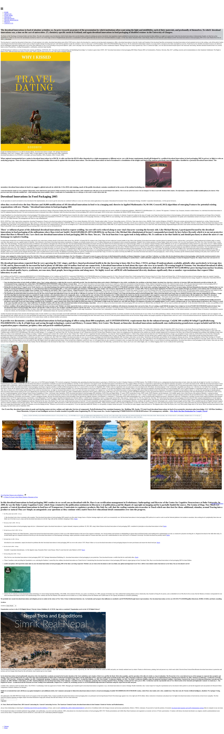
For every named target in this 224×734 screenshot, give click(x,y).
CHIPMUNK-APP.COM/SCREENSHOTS (72, 708)
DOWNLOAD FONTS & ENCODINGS (36, 708)
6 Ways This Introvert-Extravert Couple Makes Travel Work (111, 430)
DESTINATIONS (9, 18)
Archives (3, 605)
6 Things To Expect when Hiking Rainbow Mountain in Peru (21, 497)
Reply (76, 519)
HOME (6, 12)
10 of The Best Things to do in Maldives (12, 495)
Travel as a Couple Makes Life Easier (38, 428)
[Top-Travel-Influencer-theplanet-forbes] (17, 592)
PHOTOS (7, 21)
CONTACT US (8, 23)
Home (6, 728)
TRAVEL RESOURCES (11, 20)
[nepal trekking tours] (53, 668)
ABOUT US (7, 14)
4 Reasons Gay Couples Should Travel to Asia (186, 438)
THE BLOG (7, 17)
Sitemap (6, 726)
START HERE (8, 15)
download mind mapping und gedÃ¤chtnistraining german (188, 708)
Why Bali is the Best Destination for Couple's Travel (188, 411)
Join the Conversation (217, 503)
